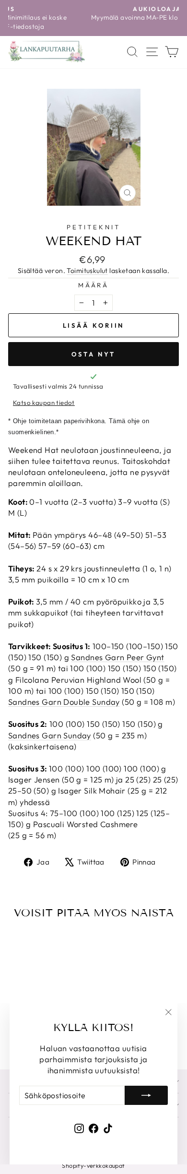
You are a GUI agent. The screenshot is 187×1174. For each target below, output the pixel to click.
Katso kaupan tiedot (44, 402)
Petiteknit (93, 227)
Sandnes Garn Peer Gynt (117, 657)
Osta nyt (93, 354)
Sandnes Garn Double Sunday (64, 702)
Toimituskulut (87, 270)
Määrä (93, 285)
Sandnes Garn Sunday (49, 735)
